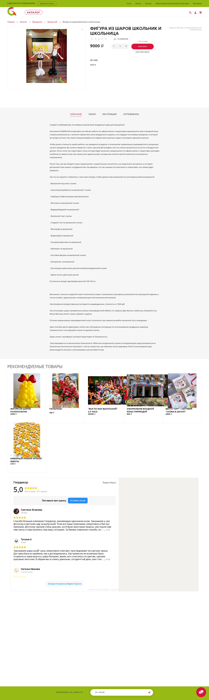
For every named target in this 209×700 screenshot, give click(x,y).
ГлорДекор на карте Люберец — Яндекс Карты (104, 589)
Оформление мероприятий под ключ (172, 3)
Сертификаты (131, 114)
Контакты (197, 3)
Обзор (92, 114)
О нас (129, 3)
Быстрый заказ (142, 52)
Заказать (142, 46)
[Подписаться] (149, 692)
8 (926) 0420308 (28, 3)
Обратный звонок (47, 3)
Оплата (148, 3)
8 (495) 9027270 (13, 3)
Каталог (33, 12)
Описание (76, 114)
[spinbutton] (120, 46)
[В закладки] (82, 29)
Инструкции (110, 114)
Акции (138, 3)
